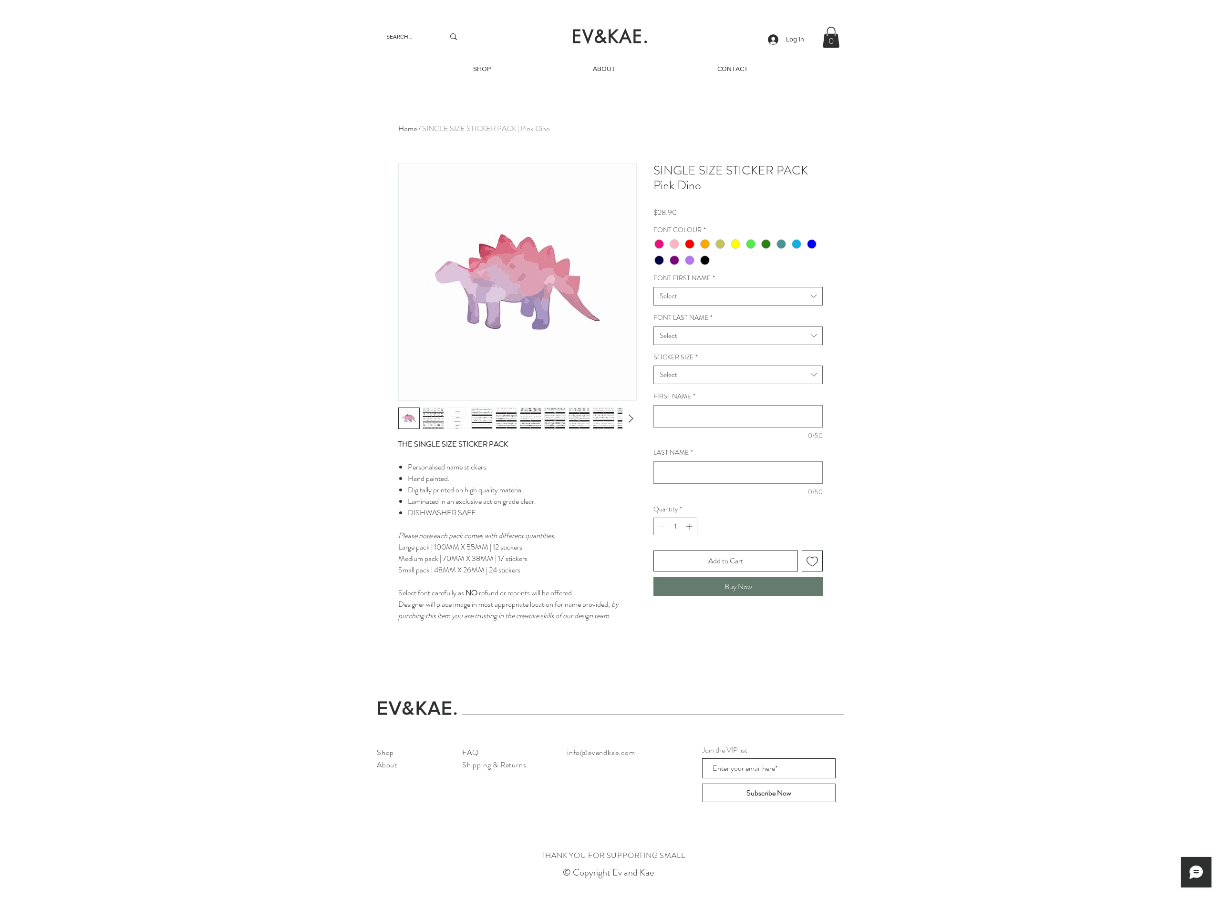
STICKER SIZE (675, 357)
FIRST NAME (674, 396)
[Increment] (690, 526)
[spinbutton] (675, 526)
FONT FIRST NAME (684, 278)
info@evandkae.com (601, 752)
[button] (831, 37)
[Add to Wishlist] (812, 560)
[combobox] (738, 296)
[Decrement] (661, 526)
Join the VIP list (724, 750)
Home (407, 128)
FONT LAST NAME (683, 317)
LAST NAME (673, 452)
